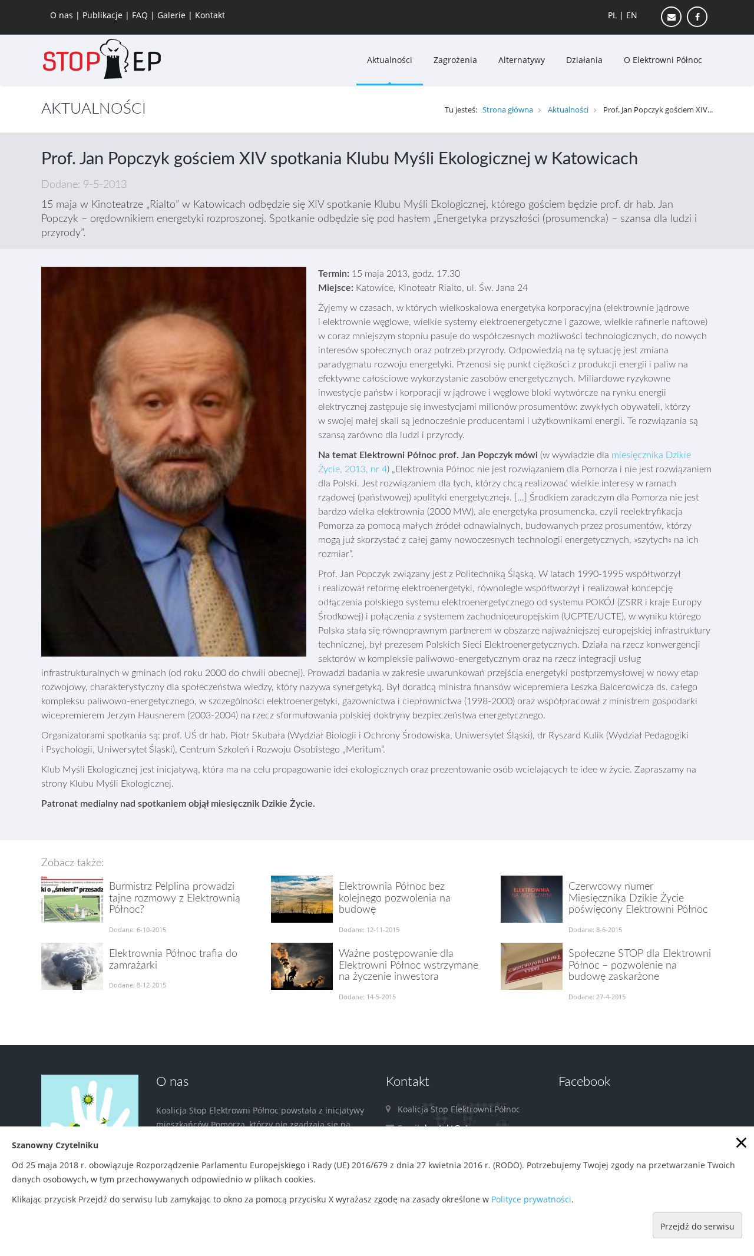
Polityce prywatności (531, 1199)
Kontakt (210, 15)
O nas (62, 15)
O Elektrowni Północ (663, 59)
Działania (584, 59)
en (631, 15)
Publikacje (103, 15)
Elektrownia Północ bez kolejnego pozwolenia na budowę (395, 898)
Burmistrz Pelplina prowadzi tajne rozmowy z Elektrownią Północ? (174, 898)
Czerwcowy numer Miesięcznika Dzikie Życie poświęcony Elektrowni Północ (637, 898)
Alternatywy (521, 59)
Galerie (172, 15)
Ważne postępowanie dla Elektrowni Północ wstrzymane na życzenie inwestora (408, 966)
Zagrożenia (455, 59)
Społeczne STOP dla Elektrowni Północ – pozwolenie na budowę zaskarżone (639, 966)
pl (612, 15)
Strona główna (507, 109)
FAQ (141, 15)
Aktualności (389, 59)
